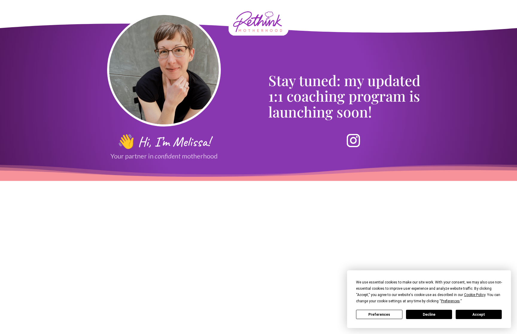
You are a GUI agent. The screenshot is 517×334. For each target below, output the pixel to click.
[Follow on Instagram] (353, 140)
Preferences (379, 314)
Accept (478, 314)
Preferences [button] (450, 301)
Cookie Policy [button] (474, 295)
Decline (429, 314)
